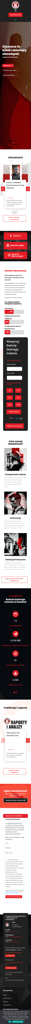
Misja (5, 995)
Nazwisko (8, 848)
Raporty (5, 1002)
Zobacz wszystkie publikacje (14, 771)
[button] (3, 189)
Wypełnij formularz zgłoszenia (15, 800)
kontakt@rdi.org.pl (13, 932)
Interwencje (7, 998)
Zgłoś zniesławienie (9, 75)
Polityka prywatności (13, 891)
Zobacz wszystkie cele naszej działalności (14, 580)
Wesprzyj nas (7, 66)
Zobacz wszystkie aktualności (14, 218)
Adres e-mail (8, 853)
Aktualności (7, 1005)
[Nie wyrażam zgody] (29, 1017)
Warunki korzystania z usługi (11, 893)
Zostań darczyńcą (15, 15)
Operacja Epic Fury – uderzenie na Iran (13, 734)
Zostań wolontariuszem (12, 819)
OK (9, 1021)
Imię (6, 843)
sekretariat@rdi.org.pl (14, 942)
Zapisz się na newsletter (13, 816)
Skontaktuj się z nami (9, 70)
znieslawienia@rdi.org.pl (15, 937)
